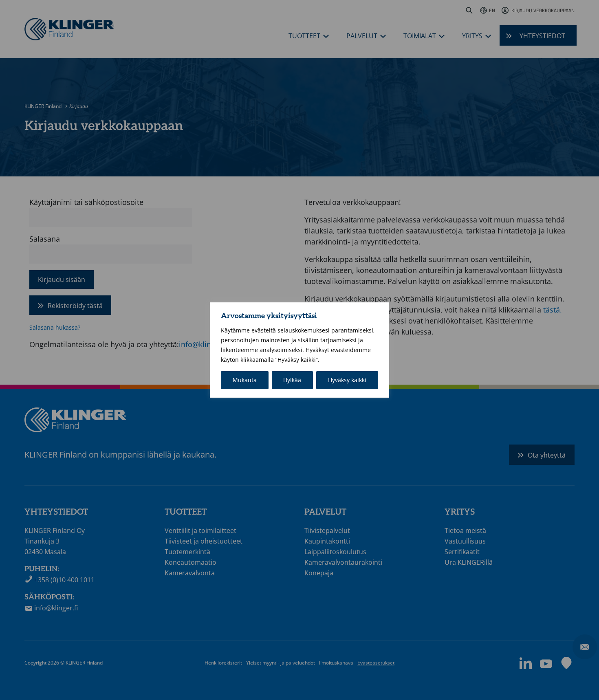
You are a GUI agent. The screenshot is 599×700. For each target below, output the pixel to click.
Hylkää (292, 380)
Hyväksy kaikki (347, 380)
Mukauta (245, 380)
